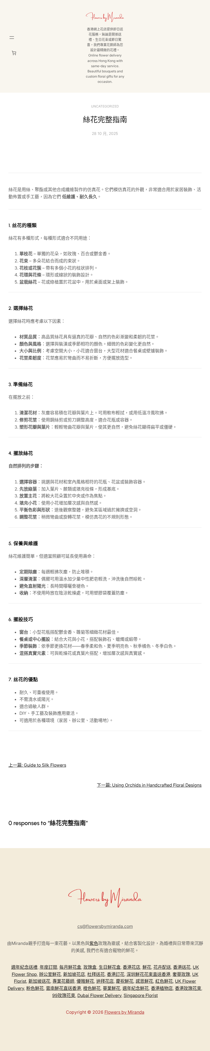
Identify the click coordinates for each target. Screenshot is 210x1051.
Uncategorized (105, 106)
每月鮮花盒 (70, 967)
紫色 (93, 943)
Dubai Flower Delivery (99, 995)
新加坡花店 (74, 974)
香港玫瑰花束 (188, 988)
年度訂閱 (48, 967)
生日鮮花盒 (110, 967)
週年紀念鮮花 (135, 988)
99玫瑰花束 (63, 995)
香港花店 (131, 967)
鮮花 (146, 967)
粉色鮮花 (35, 988)
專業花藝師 (63, 981)
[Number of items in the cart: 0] (13, 52)
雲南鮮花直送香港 (63, 988)
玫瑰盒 (90, 967)
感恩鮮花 (144, 981)
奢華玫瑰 (181, 974)
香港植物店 (162, 988)
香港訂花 (115, 974)
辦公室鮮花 (50, 974)
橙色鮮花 (92, 988)
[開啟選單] (11, 37)
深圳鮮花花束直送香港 (148, 974)
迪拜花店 (105, 981)
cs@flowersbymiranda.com (105, 926)
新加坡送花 (39, 981)
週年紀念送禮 (24, 967)
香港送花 (182, 967)
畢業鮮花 (111, 988)
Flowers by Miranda (124, 1012)
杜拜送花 (96, 974)
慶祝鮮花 (124, 981)
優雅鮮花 (85, 981)
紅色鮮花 (164, 981)
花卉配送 (162, 967)
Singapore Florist (141, 995)
